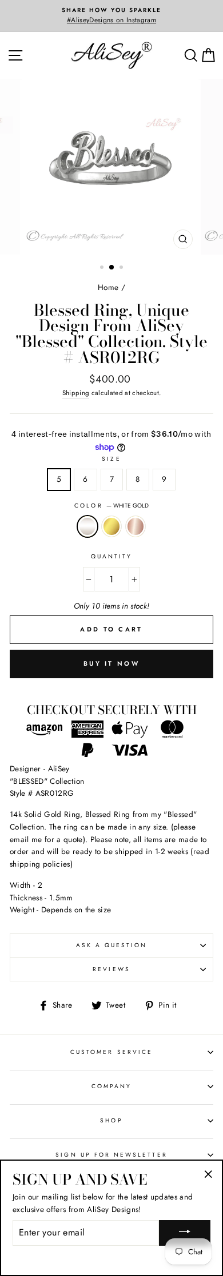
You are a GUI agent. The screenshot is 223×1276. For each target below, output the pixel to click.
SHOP (111, 1120)
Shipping (76, 392)
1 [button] (103, 268)
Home (108, 287)
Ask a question (112, 945)
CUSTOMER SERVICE (111, 1052)
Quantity (111, 556)
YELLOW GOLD (111, 526)
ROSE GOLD (135, 526)
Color (111, 505)
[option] (111, 16)
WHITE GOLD (87, 526)
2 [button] (112, 268)
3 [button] (122, 268)
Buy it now (111, 663)
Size (111, 458)
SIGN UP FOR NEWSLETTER (111, 1154)
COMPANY (111, 1086)
